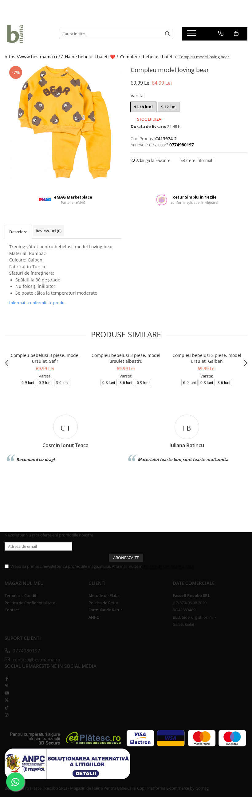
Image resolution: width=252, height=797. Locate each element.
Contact (12, 610)
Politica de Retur (103, 602)
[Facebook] (7, 678)
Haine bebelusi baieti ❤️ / (92, 57)
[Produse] (192, 35)
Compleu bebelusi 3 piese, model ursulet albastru (126, 358)
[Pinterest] (7, 685)
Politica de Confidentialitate (169, 566)
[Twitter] (7, 700)
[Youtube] (7, 693)
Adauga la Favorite (153, 160)
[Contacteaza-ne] (221, 33)
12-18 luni (143, 107)
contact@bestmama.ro (35, 659)
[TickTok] (7, 707)
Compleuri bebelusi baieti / (149, 57)
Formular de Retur (105, 610)
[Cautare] (167, 34)
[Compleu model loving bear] (63, 122)
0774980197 (25, 651)
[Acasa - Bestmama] (27, 33)
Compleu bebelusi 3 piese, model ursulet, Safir (45, 358)
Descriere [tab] (18, 231)
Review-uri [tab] (48, 231)
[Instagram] (7, 715)
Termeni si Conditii (21, 595)
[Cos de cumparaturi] (236, 33)
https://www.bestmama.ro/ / (34, 57)
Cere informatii (200, 160)
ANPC (94, 617)
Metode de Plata (104, 595)
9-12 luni (168, 107)
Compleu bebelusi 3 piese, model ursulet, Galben (206, 358)
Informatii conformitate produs (37, 302)
